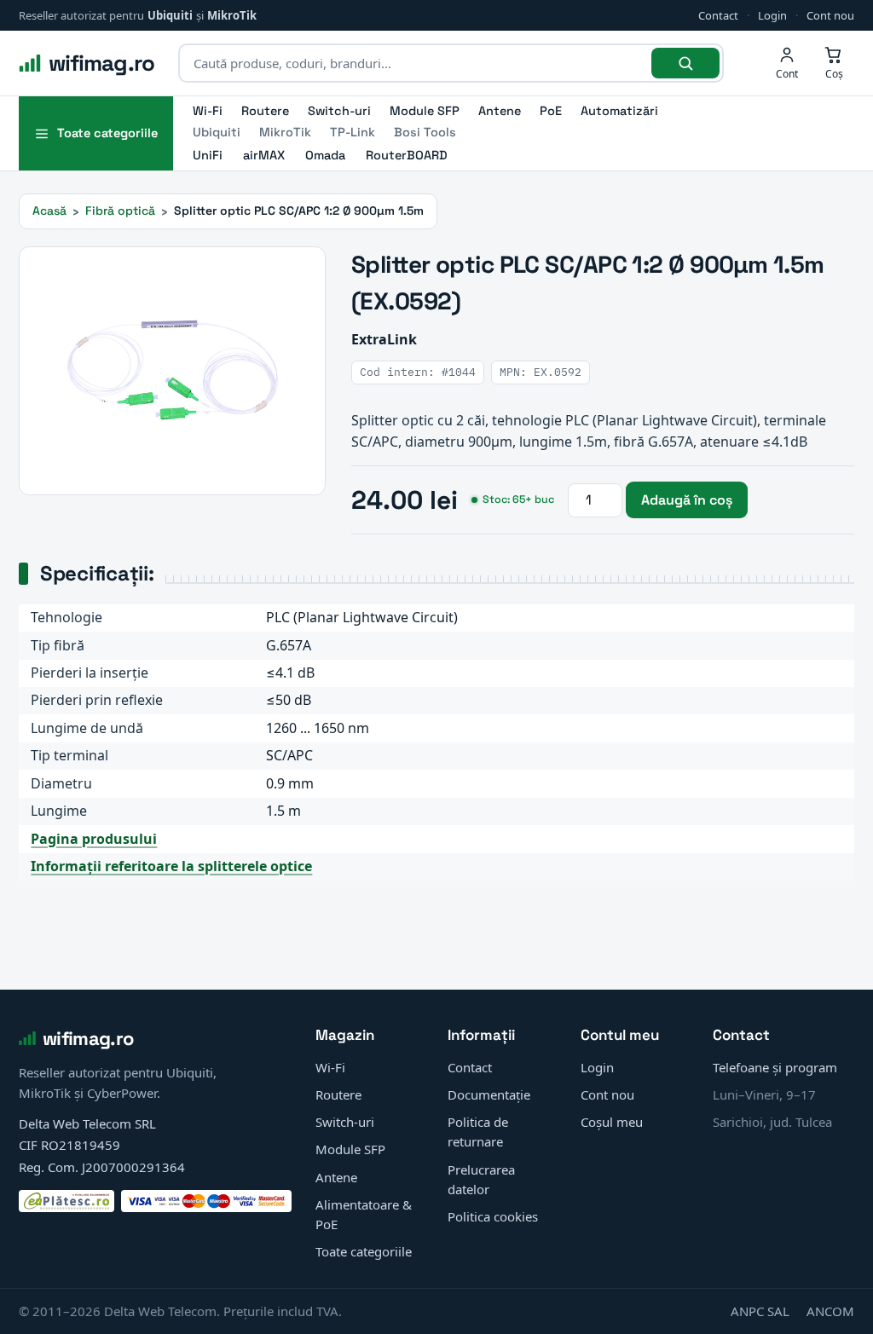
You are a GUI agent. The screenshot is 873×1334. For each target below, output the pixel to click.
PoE (551, 110)
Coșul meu (612, 1121)
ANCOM (830, 1311)
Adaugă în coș (686, 500)
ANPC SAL (760, 1311)
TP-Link (352, 132)
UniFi (208, 155)
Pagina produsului (94, 838)
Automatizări (619, 110)
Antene (499, 110)
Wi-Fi (208, 110)
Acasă (49, 210)
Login (772, 15)
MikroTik (232, 15)
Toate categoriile (363, 1251)
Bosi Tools (425, 132)
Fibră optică (120, 210)
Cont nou (830, 15)
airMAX (264, 155)
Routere (265, 110)
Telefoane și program (775, 1067)
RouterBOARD (407, 155)
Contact (718, 15)
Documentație (489, 1094)
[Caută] (685, 63)
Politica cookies (493, 1216)
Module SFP (425, 110)
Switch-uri (339, 110)
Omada (325, 155)
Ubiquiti (170, 15)
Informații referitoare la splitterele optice (171, 866)
